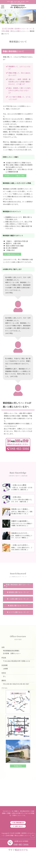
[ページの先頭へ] (33, 835)
